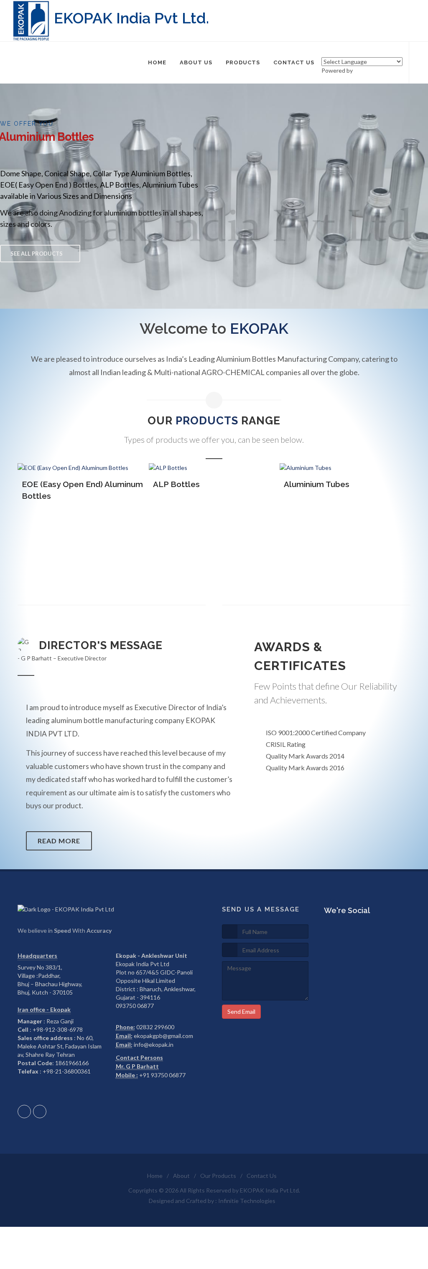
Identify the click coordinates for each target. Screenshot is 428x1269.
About (181, 1175)
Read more (59, 841)
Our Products (218, 1175)
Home (155, 1175)
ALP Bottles (169, 484)
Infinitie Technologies (246, 1200)
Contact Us (262, 1175)
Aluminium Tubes (310, 484)
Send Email (241, 1011)
